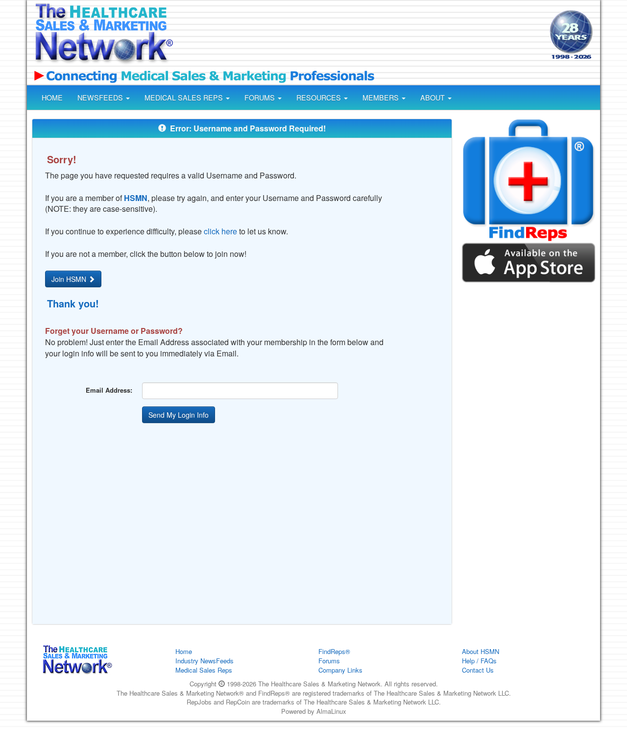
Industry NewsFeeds (204, 660)
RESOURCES (319, 97)
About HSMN (480, 651)
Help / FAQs (479, 660)
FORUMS (260, 97)
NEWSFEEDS (101, 97)
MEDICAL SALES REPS (185, 97)
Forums (329, 660)
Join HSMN (69, 279)
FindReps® (334, 651)
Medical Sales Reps (203, 670)
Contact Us (478, 670)
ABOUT (433, 97)
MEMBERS (381, 97)
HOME (52, 97)
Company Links (340, 670)
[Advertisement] (360, 36)
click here (220, 231)
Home (183, 651)
